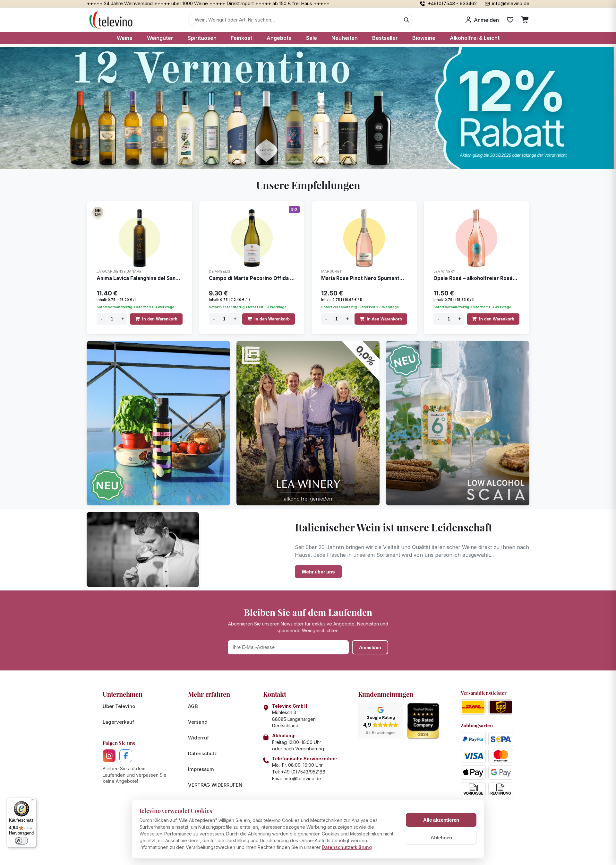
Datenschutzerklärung (347, 847)
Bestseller (385, 38)
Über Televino (119, 706)
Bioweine (423, 38)
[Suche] (406, 20)
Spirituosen (202, 38)
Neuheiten (344, 38)
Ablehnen (441, 837)
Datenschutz (202, 753)
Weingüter (160, 38)
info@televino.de (303, 778)
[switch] (21, 840)
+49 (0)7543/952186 (303, 771)
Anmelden (370, 647)
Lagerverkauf (118, 722)
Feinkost (241, 38)
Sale (311, 38)
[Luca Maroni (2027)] (97, 212)
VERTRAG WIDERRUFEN (215, 785)
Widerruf (198, 738)
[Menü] (32, 801)
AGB (193, 706)
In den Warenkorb (159, 319)
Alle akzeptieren (441, 820)
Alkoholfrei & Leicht (475, 38)
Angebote (279, 38)
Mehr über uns (318, 571)
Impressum (201, 769)
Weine (125, 38)
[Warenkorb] (525, 20)
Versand (198, 722)
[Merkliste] (510, 20)
